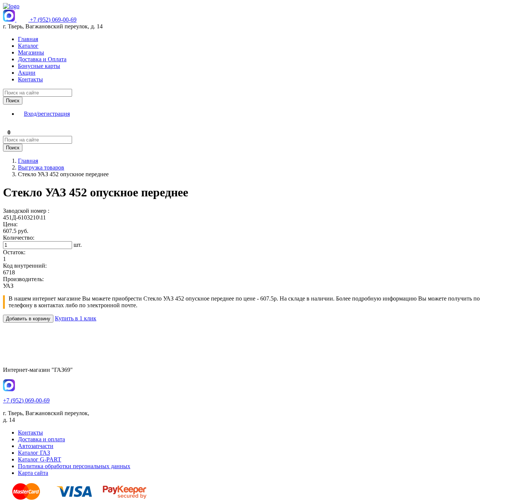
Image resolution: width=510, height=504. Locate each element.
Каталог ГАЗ (34, 452)
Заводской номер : (26, 211)
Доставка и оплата (41, 439)
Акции (26, 72)
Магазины (31, 52)
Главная (28, 39)
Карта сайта (33, 473)
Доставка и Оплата (42, 59)
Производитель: (23, 279)
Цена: (10, 224)
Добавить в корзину (28, 318)
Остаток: (14, 252)
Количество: (18, 237)
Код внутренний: (25, 265)
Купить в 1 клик (75, 318)
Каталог (28, 46)
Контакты (30, 79)
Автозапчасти (35, 446)
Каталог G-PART (39, 459)
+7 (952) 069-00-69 (53, 19)
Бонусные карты (39, 66)
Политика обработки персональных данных (74, 466)
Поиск (12, 100)
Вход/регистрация (47, 114)
